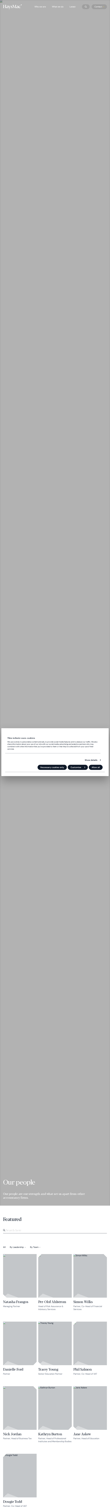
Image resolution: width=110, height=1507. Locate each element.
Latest (72, 6)
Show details (91, 760)
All (4, 1247)
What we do (57, 6)
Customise (76, 767)
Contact (98, 6)
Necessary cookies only (52, 767)
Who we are (40, 6)
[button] (20, 1281)
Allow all (96, 767)
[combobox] (19, 1247)
